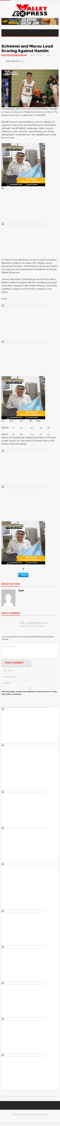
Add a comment (10, 613)
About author (10, 584)
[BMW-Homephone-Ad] (23, 322)
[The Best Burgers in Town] (23, 999)
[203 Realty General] (23, 844)
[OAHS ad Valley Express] (30, 766)
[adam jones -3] (23, 240)
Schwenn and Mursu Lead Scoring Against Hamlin (27, 48)
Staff (48, 55)
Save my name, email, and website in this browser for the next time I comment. (29, 692)
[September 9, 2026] (23, 725)
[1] (23, 164)
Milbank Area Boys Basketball (14, 55)
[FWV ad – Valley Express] (23, 963)
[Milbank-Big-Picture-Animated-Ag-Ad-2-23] (23, 204)
